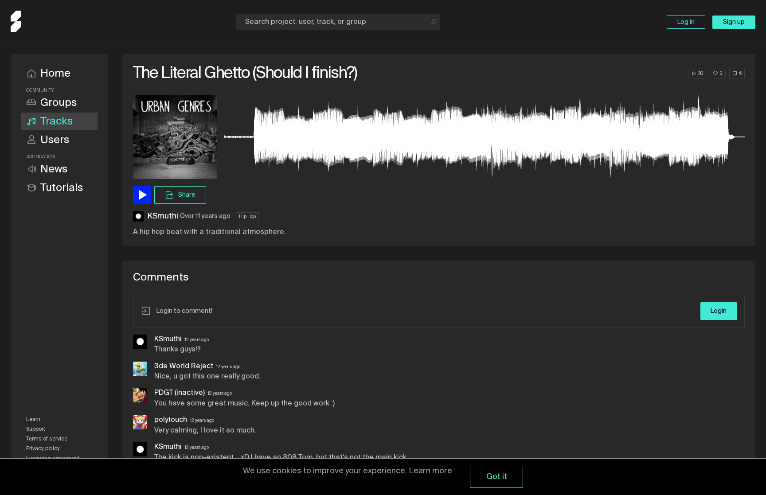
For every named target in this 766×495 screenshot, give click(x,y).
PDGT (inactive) (179, 393)
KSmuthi (162, 216)
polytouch (170, 420)
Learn (33, 419)
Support (35, 429)
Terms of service (46, 439)
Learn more (430, 471)
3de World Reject (183, 366)
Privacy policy (43, 449)
